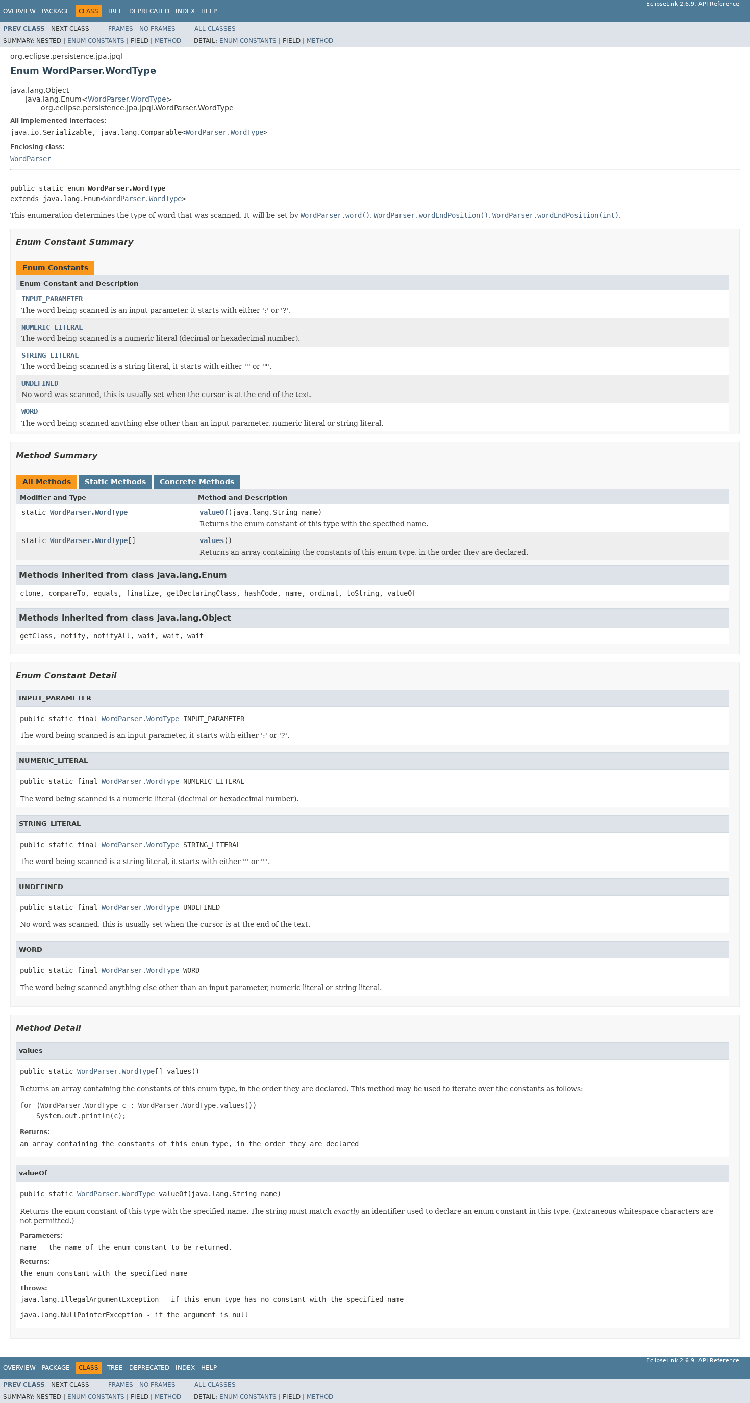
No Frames (157, 28)
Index (185, 11)
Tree (115, 11)
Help (209, 11)
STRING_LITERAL (50, 355)
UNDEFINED (39, 383)
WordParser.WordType (127, 99)
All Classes (215, 28)
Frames (120, 28)
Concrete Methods (197, 482)
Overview (19, 11)
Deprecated (149, 11)
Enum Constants (95, 40)
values (211, 540)
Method (168, 40)
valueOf (213, 512)
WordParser (30, 159)
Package (56, 11)
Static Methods (115, 482)
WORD (29, 411)
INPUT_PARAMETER (52, 298)
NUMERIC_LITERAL (52, 327)
